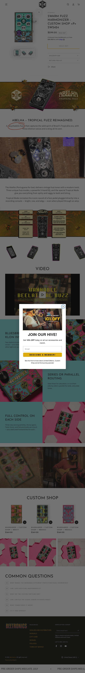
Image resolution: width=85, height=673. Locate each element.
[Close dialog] (63, 306)
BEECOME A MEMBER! (43, 354)
